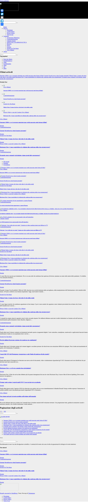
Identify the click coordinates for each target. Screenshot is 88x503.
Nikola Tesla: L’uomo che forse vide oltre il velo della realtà (17, 107)
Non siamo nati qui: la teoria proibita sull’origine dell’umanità (18, 396)
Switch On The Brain (13, 48)
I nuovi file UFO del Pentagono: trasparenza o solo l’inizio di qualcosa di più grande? (24, 354)
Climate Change (11, 41)
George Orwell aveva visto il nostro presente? (14, 99)
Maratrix (9, 44)
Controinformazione (12, 39)
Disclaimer (10, 30)
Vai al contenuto (4, 0)
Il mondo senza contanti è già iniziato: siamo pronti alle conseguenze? (20, 155)
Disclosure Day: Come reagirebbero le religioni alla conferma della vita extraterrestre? (24, 115)
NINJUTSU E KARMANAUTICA (17, 42)
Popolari (5, 163)
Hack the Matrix (7, 59)
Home (5, 27)
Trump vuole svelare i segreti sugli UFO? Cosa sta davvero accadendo (20, 382)
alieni (4, 68)
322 (5, 411)
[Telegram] (2, 21)
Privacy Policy (11, 33)
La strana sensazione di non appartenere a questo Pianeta (14, 205)
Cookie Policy (11, 31)
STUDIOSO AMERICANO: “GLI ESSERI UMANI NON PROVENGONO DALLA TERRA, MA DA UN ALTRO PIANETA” (29, 213)
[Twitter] (2, 14)
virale (4, 62)
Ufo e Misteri (10, 50)
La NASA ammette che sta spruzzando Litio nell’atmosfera (14, 222)
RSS (9, 416)
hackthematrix (7, 64)
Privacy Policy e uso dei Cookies (12, 112)
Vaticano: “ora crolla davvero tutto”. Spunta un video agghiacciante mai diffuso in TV (21, 230)
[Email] (2, 17)
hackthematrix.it (7, 60)
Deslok (2, 125)
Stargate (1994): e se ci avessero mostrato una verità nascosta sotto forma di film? (23, 90)
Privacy (5, 28)
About (5, 51)
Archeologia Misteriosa (13, 37)
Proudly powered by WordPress (9, 493)
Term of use (10, 34)
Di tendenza (6, 164)
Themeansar (31, 493)
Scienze (9, 47)
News (8, 45)
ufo (4, 67)
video (4, 65)
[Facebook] (2, 10)
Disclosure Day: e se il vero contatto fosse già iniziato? (15, 368)
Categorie (6, 36)
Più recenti (6, 161)
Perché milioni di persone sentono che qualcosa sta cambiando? (18, 340)
